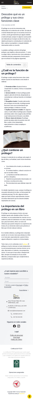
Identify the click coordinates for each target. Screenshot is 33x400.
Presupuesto (26, 7)
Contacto (29, 2)
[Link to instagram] (18, 326)
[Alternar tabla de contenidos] (24, 64)
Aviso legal (19, 285)
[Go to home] (16, 7)
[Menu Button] (2, 2)
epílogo (25, 244)
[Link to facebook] (14, 326)
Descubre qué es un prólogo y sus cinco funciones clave (13, 17)
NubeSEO (22, 393)
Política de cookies (16, 339)
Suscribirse (23, 290)
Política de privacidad (16, 335)
